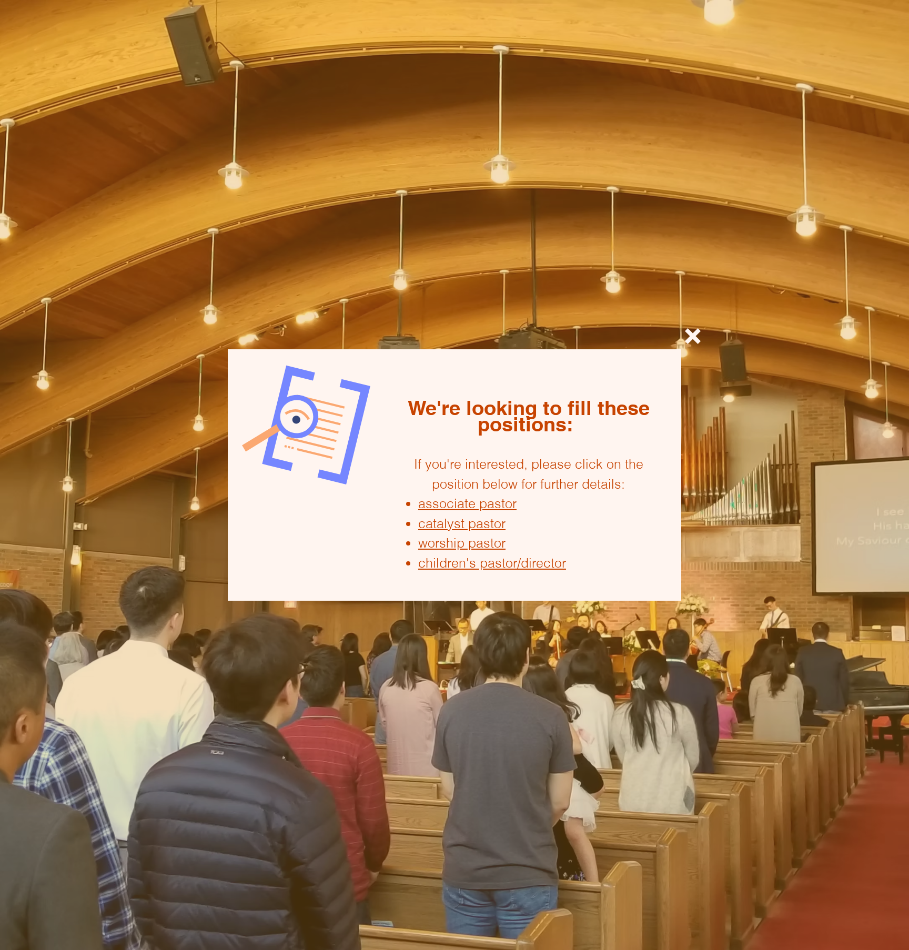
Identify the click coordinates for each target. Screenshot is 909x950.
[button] (693, 336)
